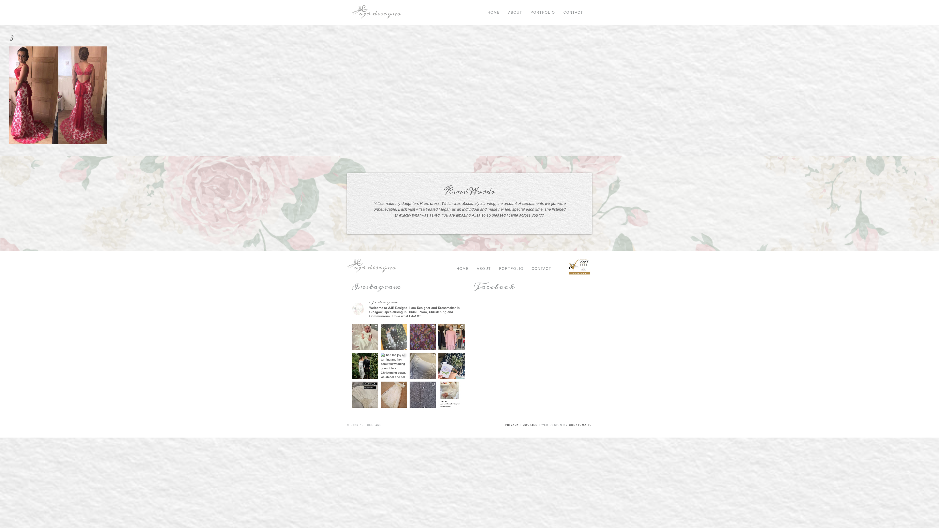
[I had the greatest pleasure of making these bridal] (365, 366)
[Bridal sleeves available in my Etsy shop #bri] (451, 395)
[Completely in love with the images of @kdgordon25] (423, 366)
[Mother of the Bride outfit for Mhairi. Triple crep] (451, 337)
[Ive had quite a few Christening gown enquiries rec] (394, 395)
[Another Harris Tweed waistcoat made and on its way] (423, 395)
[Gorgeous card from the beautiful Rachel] (394, 337)
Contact (573, 12)
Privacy (512, 425)
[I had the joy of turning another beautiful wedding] (394, 366)
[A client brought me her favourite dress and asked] (423, 337)
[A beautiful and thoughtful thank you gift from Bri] (451, 366)
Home (494, 12)
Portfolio (543, 12)
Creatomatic (580, 425)
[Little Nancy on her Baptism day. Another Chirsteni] (365, 337)
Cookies (530, 425)
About (515, 12)
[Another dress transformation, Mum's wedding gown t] (365, 395)
